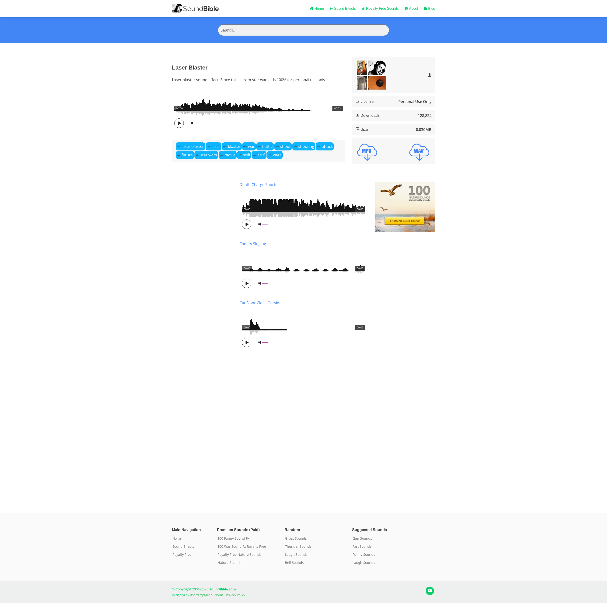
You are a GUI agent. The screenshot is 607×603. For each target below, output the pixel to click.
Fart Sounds (362, 546)
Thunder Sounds (298, 546)
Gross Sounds (296, 538)
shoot (285, 146)
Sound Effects (344, 8)
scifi (246, 155)
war (251, 146)
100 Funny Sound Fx (233, 538)
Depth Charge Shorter (259, 184)
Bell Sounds (294, 562)
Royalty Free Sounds (382, 8)
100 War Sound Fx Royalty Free (241, 546)
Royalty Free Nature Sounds (239, 554)
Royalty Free (182, 554)
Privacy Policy (235, 595)
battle (267, 146)
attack (327, 146)
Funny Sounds (364, 554)
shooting (306, 146)
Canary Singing (252, 243)
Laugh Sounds (296, 554)
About (413, 8)
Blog (431, 8)
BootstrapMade (201, 595)
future (187, 155)
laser (216, 146)
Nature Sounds (229, 562)
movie (230, 155)
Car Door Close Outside (260, 302)
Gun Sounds (362, 538)
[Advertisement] (202, 340)
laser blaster (193, 146)
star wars (208, 155)
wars (277, 155)
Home (318, 8)
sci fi (261, 155)
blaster (234, 146)
